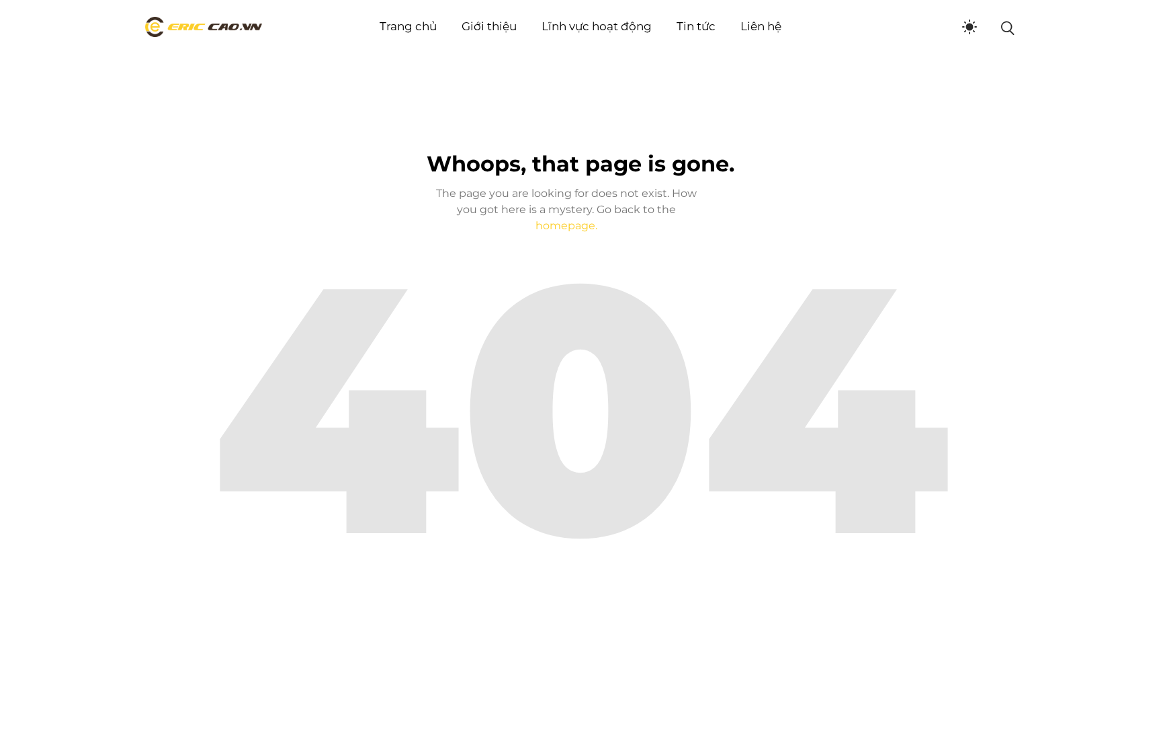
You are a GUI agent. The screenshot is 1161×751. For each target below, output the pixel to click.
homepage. (566, 225)
